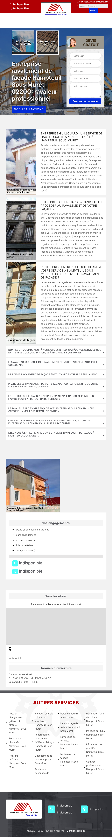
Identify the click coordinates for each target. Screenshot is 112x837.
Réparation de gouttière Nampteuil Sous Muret (95, 750)
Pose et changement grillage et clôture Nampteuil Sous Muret (17, 723)
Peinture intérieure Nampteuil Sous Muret (17, 761)
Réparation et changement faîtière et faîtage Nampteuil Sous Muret (44, 742)
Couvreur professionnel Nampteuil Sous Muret (95, 767)
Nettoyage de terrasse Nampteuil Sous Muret (69, 742)
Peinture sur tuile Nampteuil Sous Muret (95, 734)
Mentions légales (75, 830)
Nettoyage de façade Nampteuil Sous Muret (69, 760)
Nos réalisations (29, 109)
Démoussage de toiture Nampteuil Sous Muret (70, 727)
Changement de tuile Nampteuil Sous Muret (43, 759)
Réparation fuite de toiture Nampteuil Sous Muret (95, 719)
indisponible (21, 4)
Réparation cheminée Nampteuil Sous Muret (17, 744)
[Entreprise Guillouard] (56, 9)
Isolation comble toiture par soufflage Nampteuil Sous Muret (44, 721)
